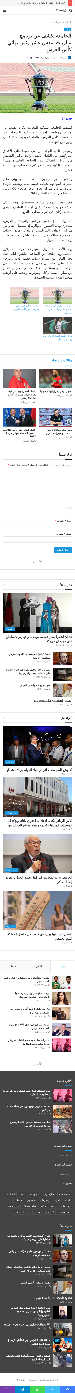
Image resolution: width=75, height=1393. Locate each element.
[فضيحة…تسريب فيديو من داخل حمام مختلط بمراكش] (62, 1111)
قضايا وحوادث (64, 1212)
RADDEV (20, 1379)
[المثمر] (37, 561)
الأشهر (62, 966)
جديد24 (18, 1200)
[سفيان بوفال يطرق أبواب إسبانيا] (55, 378)
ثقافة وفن (31, 1200)
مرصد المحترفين (22, 1212)
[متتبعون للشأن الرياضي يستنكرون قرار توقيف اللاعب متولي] (61, 982)
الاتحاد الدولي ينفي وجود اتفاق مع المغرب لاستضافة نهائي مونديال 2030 (19, 433)
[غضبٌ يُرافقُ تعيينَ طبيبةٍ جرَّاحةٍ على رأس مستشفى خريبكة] (62, 658)
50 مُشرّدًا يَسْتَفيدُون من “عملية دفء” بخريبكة (27, 1324)
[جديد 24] (60, 10)
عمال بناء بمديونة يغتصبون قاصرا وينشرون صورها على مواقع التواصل (30, 1123)
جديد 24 (63, 57)
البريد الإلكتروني (63, 520)
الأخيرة (38, 966)
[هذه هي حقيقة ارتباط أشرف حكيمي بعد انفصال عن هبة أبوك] (61, 1013)
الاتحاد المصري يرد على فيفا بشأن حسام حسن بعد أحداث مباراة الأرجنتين (22, 394)
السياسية (11, 1194)
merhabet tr (64, 1194)
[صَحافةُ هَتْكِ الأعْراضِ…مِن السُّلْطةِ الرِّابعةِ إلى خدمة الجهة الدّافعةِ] (62, 1345)
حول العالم (65, 1206)
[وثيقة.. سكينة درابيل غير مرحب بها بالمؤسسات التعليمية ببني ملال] (61, 998)
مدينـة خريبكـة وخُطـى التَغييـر (35, 685)
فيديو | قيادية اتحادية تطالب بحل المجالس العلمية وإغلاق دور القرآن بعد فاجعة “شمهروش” (30, 1311)
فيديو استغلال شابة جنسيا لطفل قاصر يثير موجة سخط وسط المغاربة (29, 1042)
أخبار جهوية (49, 1194)
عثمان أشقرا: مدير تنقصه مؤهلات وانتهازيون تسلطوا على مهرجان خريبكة (39, 639)
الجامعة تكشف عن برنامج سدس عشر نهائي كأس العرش (59, 309)
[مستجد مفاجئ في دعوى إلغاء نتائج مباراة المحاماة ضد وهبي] (61, 1029)
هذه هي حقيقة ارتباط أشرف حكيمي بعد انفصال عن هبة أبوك (30, 1010)
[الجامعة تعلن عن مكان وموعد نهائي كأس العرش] (24, 295)
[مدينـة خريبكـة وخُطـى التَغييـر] (62, 690)
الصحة (67, 1200)
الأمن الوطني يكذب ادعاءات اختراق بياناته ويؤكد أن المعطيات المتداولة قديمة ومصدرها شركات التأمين (40, 822)
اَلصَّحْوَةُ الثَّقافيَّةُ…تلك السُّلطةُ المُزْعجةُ (53, 701)
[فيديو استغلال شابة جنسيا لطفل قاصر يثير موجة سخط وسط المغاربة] (61, 1045)
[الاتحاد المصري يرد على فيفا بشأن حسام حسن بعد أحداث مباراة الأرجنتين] (19, 378)
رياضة (56, 22)
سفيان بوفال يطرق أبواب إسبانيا (56, 391)
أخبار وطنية (35, 1194)
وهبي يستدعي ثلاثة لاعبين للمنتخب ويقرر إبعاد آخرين (59, 431)
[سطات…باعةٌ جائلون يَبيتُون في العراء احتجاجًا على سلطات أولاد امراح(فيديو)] (62, 674)
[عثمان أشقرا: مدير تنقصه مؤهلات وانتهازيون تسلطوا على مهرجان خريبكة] (62, 1240)
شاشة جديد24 (30, 1206)
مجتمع (37, 1212)
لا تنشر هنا (49, 1212)
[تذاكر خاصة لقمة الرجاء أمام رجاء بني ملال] (57, 325)
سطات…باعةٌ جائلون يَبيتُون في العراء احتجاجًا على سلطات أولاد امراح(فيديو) (28, 671)
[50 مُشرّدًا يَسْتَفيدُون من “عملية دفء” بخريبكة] (62, 1329)
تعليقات (13, 966)
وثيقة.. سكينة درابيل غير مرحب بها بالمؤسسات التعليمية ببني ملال (32, 995)
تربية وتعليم (45, 1200)
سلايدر (43, 1206)
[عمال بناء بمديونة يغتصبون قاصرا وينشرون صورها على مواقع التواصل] (62, 1126)
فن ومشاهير (13, 1206)
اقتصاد (22, 1194)
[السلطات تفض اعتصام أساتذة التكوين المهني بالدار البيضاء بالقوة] (62, 1360)
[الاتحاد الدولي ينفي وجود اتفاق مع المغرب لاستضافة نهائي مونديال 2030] (19, 417)
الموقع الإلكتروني (64, 533)
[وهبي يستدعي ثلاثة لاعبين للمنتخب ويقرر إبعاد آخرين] (55, 417)
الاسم (68, 507)
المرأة (57, 1200)
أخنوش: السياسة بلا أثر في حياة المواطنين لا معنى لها (39, 770)
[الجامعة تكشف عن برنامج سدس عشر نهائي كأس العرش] (57, 295)
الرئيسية (65, 22)
